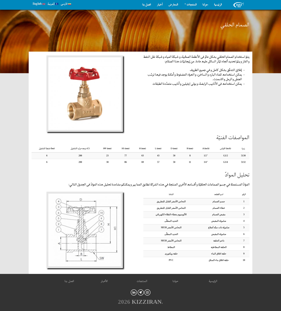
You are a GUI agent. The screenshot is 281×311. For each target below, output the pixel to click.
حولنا (205, 5)
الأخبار (104, 281)
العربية (51, 4)
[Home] (239, 5)
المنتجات (191, 5)
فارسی (64, 4)
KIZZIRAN (147, 302)
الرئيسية (218, 5)
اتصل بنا (146, 5)
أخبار (160, 5)
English (37, 4)
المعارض (173, 5)
